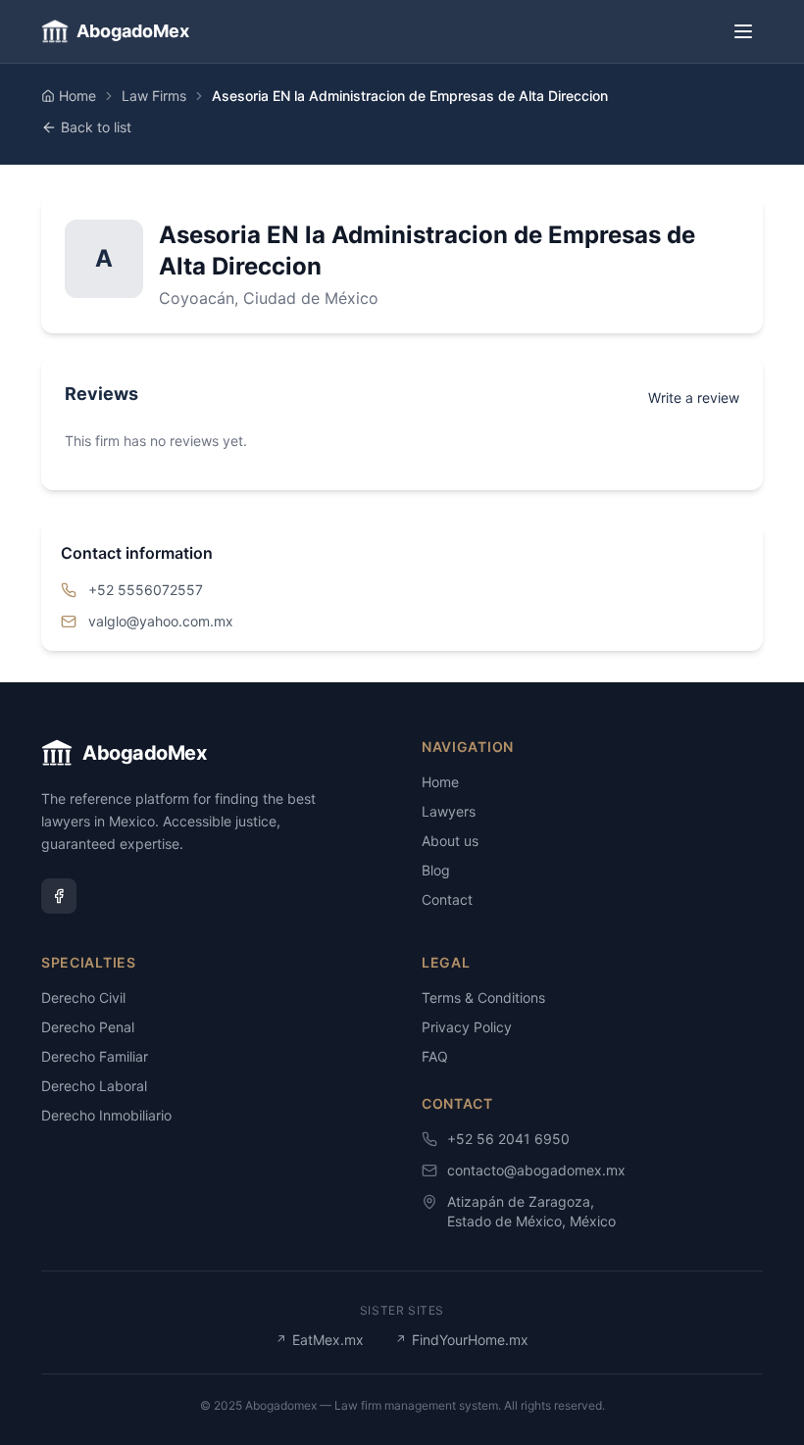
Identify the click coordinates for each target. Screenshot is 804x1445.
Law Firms (154, 95)
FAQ (435, 1056)
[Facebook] (58, 896)
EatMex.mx (320, 1339)
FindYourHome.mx (461, 1339)
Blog (436, 870)
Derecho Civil (83, 997)
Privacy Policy (467, 1027)
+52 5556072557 (145, 589)
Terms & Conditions (483, 997)
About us (450, 840)
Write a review (693, 397)
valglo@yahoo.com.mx (160, 621)
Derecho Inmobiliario (106, 1115)
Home (77, 95)
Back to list (96, 127)
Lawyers (449, 811)
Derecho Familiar (94, 1056)
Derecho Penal (87, 1027)
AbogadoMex (132, 31)
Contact (447, 899)
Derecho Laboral (94, 1085)
